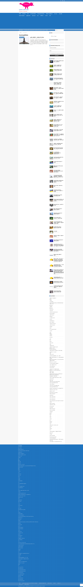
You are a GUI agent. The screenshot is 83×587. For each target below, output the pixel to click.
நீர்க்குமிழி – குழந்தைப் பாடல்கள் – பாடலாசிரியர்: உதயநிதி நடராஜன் (58, 74)
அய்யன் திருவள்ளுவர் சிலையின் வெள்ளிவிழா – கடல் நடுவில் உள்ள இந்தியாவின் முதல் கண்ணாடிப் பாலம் (58, 176)
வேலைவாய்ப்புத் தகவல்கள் (41, 13)
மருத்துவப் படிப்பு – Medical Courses (22, 561)
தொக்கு (51, 422)
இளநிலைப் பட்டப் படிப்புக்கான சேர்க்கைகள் (55, 370)
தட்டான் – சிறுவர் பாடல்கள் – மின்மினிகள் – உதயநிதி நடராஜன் (58, 218)
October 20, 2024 (56, 187)
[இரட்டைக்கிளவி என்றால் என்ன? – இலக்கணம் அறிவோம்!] (51, 209)
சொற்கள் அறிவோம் (52, 313)
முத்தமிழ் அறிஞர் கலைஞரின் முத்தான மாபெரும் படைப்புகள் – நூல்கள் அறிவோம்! (58, 181)
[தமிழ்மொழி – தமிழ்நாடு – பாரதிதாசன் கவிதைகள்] (51, 236)
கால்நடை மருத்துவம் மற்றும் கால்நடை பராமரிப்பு (55, 377)
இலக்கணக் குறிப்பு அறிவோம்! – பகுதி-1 (58, 255)
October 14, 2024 (56, 192)
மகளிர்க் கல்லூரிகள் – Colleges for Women (55, 431)
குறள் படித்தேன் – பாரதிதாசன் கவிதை (37, 37)
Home (20, 13)
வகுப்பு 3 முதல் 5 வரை (52, 397)
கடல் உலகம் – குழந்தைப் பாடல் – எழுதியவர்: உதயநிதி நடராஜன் (58, 106)
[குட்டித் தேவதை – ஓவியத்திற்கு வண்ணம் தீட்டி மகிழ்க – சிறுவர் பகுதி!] (51, 140)
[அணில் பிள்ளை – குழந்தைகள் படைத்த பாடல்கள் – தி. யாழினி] (51, 102)
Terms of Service (27, 584)
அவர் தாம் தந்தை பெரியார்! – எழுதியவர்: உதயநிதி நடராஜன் (57, 291)
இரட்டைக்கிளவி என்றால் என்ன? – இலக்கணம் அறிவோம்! (58, 209)
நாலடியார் (51, 319)
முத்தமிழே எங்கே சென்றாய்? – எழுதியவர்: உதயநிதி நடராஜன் (57, 227)
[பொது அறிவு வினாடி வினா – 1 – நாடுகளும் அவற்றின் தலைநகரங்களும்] (51, 278)
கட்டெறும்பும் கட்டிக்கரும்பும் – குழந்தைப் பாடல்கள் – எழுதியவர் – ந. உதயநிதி (58, 190)
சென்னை (51, 335)
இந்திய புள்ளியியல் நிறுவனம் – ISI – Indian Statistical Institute (57, 358)
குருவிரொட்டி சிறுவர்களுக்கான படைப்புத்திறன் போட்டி (56, 388)
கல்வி (28, 13)
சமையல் (51, 412)
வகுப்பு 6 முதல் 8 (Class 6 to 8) (54, 386)
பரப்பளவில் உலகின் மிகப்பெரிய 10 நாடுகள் (58, 162)
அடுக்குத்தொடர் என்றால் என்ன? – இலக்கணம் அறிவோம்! (58, 213)
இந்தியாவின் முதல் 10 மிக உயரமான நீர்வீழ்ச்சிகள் (58, 166)
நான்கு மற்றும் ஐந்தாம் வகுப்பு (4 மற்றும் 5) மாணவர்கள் (56, 400)
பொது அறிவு (60, 13)
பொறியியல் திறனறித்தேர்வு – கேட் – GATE (55, 355)
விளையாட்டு (51, 432)
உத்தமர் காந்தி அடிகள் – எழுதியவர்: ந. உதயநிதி (58, 205)
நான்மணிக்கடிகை (52, 320)
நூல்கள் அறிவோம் (20, 539)
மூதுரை (51, 327)
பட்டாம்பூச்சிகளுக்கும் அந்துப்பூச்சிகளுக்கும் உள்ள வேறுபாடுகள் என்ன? (57, 153)
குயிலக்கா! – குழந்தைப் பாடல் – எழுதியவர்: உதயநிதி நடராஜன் (58, 65)
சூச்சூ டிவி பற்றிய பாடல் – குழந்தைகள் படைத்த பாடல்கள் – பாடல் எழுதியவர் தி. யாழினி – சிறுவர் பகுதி (59, 135)
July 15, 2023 (55, 246)
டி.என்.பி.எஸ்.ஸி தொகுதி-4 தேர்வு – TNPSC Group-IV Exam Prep (56, 440)
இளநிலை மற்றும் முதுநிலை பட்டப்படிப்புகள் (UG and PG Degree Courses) (57, 360)
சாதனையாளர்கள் (52, 367)
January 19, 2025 (56, 154)
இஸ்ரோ (51, 299)
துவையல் (51, 421)
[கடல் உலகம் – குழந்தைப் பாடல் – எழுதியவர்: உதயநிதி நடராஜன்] (51, 106)
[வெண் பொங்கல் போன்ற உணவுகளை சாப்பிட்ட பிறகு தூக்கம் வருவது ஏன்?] (51, 148)
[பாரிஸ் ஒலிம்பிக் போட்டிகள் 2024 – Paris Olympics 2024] (51, 196)
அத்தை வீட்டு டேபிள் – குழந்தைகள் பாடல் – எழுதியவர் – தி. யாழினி (58, 97)
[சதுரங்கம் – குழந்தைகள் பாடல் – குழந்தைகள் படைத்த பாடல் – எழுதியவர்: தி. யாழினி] (51, 120)
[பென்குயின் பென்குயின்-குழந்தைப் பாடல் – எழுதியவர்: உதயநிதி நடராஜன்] (51, 79)
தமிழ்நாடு (51, 334)
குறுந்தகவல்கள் (28, 15)
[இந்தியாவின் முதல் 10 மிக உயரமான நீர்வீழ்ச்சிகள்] (51, 166)
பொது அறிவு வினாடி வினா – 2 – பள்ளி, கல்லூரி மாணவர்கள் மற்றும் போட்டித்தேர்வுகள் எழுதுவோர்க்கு (59, 265)
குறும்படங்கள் (51, 342)
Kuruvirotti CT (38, 38)
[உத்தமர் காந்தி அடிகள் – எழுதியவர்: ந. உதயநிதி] (51, 205)
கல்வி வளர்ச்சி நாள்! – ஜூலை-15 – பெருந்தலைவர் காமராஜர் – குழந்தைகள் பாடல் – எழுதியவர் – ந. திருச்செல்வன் (59, 245)
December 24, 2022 (56, 292)
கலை (37, 15)
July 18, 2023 (55, 237)
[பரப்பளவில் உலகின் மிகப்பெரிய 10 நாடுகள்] (51, 162)
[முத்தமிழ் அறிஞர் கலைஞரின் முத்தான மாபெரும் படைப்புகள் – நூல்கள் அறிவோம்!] (51, 181)
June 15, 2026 (55, 107)
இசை (50, 339)
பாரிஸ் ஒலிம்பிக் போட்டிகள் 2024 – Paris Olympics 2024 (58, 195)
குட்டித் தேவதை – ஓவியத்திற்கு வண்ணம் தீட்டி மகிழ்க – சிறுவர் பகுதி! (58, 139)
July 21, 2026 (55, 71)
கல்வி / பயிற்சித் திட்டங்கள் (53, 364)
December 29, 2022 (56, 283)
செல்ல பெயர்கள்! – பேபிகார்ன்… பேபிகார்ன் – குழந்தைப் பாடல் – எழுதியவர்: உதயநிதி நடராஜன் (58, 83)
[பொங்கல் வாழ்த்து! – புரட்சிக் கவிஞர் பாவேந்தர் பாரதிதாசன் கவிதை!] (51, 130)
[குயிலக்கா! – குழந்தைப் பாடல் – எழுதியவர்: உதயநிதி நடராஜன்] (51, 66)
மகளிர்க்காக (41, 15)
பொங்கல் (51, 426)
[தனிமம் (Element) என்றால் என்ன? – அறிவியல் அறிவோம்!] (51, 240)
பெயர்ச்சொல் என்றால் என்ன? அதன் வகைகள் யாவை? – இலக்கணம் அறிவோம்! (58, 286)
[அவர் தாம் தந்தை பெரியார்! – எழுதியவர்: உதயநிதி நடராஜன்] (51, 292)
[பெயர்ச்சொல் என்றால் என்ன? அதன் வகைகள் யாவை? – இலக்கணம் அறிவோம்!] (51, 286)
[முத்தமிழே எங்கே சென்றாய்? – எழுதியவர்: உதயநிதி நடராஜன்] (51, 227)
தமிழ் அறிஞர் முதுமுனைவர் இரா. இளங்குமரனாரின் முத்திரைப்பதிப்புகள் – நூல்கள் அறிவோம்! (59, 250)
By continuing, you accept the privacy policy (57, 53)
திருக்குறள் (51, 316)
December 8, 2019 (33, 38)
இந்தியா (51, 333)
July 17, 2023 (55, 241)
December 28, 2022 (56, 288)
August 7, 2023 (56, 228)
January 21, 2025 (56, 149)
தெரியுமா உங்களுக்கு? (22, 15)
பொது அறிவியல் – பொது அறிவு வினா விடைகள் (56, 441)
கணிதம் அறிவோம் (52, 384)
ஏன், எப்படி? (55, 13)
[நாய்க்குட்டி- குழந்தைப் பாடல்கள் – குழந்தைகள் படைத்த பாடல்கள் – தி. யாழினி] (51, 115)
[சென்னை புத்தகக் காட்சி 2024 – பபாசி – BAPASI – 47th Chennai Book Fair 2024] (51, 200)
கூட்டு (50, 417)
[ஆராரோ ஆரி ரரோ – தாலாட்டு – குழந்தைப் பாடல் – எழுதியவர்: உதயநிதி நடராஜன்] (51, 88)
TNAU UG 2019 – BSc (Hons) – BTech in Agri (56, 350)
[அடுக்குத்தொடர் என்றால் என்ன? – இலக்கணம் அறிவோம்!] (51, 214)
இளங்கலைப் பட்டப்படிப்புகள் (53, 361)
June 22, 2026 (55, 98)
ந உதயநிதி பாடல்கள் (52, 317)
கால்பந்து (19, 491)
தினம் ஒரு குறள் (20, 524)
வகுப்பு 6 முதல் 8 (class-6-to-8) (54, 382)
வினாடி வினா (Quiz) (52, 435)
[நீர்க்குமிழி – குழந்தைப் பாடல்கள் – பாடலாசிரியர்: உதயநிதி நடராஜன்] (51, 74)
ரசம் (50, 429)
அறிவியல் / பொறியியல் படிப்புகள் (54, 346)
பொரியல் (51, 428)
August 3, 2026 (56, 62)
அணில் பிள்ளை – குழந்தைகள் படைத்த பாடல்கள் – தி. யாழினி (59, 101)
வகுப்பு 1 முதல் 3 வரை (52, 396)
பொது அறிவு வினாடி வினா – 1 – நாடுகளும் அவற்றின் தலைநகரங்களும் (58, 277)
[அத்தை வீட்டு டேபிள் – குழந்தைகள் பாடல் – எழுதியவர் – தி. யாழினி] (51, 98)
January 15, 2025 (56, 163)
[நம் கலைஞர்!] (51, 232)
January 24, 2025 (56, 140)
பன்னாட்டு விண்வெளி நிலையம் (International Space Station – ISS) (56, 303)
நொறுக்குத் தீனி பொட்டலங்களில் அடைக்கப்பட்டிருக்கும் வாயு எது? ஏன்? (58, 282)
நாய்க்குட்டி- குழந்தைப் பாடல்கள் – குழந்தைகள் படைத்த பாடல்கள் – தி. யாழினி (58, 115)
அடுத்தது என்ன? (52, 345)
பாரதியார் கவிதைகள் (20, 546)
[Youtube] (64, 1)
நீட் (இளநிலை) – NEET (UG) (21, 538)
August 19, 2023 (56, 210)
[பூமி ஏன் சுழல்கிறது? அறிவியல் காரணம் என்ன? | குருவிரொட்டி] (51, 61)
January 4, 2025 (56, 172)
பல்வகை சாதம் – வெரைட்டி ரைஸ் (22, 542)
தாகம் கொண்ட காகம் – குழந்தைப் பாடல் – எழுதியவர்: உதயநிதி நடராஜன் (58, 93)
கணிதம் (51, 300)
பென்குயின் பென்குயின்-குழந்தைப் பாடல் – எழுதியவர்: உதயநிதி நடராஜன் (58, 78)
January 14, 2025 (56, 167)
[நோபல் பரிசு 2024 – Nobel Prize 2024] (51, 186)
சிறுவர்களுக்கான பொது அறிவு (53, 392)
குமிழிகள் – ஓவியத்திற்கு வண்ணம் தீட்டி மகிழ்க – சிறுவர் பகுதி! (58, 144)
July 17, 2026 (55, 75)
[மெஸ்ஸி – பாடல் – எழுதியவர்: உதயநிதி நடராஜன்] (51, 111)
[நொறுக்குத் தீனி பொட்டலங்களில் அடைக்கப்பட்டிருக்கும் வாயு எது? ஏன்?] (51, 282)
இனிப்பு (19, 468)
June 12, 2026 (55, 111)
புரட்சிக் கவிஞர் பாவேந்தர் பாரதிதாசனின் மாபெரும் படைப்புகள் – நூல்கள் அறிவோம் (58, 171)
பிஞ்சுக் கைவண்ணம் (52, 403)
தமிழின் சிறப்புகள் (52, 314)
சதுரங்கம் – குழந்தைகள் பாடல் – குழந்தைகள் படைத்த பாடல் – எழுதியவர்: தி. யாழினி (58, 120)
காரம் (50, 415)
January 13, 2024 (56, 201)
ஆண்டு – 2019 (52, 354)
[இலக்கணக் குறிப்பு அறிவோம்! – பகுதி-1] (51, 255)
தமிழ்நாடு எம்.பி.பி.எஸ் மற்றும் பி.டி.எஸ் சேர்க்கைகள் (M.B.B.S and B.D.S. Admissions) (56, 374)
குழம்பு (50, 416)
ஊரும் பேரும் (51, 310)
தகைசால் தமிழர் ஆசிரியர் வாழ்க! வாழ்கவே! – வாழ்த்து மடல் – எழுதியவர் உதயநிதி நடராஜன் (59, 222)
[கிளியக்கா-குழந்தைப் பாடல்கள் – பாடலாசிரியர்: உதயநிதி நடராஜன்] (51, 70)
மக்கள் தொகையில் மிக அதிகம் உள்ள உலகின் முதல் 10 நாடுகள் (58, 157)
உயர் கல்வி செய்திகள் (33, 13)
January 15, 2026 (56, 131)
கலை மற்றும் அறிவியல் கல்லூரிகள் (54, 363)
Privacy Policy (21, 584)
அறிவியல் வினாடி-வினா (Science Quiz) (55, 381)
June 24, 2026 (55, 94)
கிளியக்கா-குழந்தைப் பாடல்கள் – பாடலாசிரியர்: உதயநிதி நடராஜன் (58, 70)
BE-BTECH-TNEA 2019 (53, 349)
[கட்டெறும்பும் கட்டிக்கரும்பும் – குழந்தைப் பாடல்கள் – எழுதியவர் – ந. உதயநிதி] (51, 190)
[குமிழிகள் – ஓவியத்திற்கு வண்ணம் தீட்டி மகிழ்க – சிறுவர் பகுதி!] (51, 144)
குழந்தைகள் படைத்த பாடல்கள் (53, 389)
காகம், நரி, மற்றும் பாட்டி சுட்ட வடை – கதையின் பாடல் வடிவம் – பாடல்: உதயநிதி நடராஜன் (58, 125)
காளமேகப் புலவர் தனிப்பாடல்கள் (22, 493)
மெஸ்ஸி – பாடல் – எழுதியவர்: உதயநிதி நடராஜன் (58, 110)
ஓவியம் (51, 341)
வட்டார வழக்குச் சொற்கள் (53, 329)
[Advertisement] (41, 23)
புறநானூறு (51, 326)
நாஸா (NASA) (51, 301)
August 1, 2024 (56, 196)
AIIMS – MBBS (52, 372)
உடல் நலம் (46, 15)
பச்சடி (50, 423)
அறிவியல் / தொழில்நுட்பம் (49, 13)
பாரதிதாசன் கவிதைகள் (53, 323)
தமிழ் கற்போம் (51, 395)
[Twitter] (62, 1)
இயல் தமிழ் (24, 13)
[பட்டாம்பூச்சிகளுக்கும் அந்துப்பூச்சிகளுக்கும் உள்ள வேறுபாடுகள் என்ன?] (51, 153)
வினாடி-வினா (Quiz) (52, 410)
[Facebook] (60, 1)
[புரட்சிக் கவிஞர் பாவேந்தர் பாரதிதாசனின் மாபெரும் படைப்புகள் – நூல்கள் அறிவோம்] (51, 171)
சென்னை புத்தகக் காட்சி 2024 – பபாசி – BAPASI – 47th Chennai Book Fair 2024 (59, 200)
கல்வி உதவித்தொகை (52, 366)
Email (50, 50)
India (50, 353)
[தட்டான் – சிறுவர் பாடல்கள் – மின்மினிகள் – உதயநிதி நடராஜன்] (51, 218)
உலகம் (50, 15)
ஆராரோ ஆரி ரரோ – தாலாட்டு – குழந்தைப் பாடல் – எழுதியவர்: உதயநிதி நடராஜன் (58, 88)
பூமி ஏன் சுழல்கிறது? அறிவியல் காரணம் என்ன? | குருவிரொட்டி (59, 61)
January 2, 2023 (56, 274)
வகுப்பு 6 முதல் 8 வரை (52, 399)
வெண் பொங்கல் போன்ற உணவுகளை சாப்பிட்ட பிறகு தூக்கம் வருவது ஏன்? (58, 148)
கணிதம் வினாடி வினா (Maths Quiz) (54, 385)
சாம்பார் (51, 418)
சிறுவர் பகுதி (33, 15)
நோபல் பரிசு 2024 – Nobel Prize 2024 (58, 186)
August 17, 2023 (56, 224)
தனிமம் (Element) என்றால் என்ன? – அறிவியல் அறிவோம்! (58, 240)
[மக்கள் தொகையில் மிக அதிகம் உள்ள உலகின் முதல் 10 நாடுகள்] (51, 158)
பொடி (50, 427)
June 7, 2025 (55, 136)
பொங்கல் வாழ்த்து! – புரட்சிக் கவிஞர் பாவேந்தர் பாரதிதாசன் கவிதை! (58, 130)
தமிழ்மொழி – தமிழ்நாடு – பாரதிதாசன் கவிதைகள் (58, 236)
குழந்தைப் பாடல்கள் (20, 497)
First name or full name (53, 47)
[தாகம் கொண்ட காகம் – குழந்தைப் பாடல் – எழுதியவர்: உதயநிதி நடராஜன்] (51, 93)
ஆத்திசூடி (51, 306)
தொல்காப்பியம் (51, 309)
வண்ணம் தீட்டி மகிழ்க (52, 404)
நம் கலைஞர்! (55, 231)
